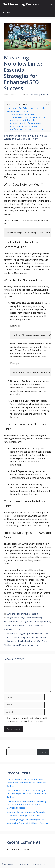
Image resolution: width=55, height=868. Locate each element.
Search (9, 747)
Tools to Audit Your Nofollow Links (26, 126)
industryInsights (42, 621)
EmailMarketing (12, 621)
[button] (51, 4)
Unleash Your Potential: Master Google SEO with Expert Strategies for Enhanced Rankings (26, 793)
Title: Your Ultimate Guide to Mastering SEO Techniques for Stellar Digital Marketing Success (26, 804)
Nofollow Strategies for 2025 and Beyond (29, 129)
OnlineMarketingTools (15, 625)
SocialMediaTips (12, 629)
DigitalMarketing (16, 617)
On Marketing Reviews (21, 4)
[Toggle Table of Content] (45, 104)
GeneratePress (46, 864)
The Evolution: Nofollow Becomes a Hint (28, 117)
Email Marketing (34, 617)
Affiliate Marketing (16, 613)
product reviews (36, 625)
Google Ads (27, 621)
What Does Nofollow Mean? (23, 114)
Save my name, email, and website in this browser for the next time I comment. (27, 719)
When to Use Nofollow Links (23, 120)
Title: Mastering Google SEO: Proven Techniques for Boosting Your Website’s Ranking (26, 782)
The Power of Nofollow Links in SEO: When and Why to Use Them (27, 110)
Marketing (32, 613)
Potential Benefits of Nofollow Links (27, 123)
